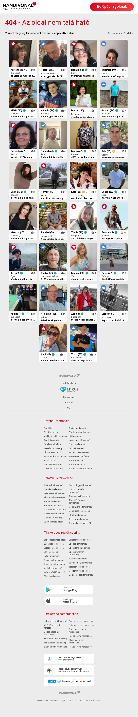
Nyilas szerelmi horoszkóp (81, 625)
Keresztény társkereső (79, 440)
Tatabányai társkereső (79, 567)
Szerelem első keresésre (80, 468)
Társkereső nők (76, 460)
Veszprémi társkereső (79, 571)
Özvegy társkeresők (78, 519)
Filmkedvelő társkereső (54, 497)
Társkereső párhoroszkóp (61, 614)
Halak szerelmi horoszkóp (56, 621)
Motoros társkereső (53, 518)
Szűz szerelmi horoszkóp (81, 621)
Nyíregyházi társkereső (54, 572)
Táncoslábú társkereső (79, 496)
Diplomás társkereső (53, 468)
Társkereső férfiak (77, 464)
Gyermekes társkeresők (80, 523)
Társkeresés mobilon (53, 452)
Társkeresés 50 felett (79, 456)
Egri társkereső (51, 552)
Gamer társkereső (52, 501)
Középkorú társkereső (79, 452)
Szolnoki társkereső (78, 559)
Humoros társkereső (53, 505)
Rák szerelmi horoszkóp (80, 647)
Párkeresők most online (55, 456)
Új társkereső (75, 436)
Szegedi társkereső (78, 544)
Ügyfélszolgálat (69, 383)
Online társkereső (77, 428)
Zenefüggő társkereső (79, 511)
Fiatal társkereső (77, 444)
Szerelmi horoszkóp (53, 448)
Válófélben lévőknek (53, 464)
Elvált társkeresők (77, 515)
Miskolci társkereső (53, 568)
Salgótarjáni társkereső (80, 540)
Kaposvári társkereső (53, 560)
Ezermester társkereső (54, 493)
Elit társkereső (50, 460)
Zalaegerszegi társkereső (81, 575)
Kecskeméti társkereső (54, 564)
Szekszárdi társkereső (79, 548)
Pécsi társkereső (52, 576)
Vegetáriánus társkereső (80, 507)
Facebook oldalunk (52, 444)
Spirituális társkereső (53, 522)
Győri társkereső (51, 556)
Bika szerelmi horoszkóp (55, 647)
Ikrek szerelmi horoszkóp (55, 639)
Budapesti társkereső (54, 544)
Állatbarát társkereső (53, 485)
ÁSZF (69, 408)
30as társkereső (76, 448)
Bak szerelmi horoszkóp (55, 643)
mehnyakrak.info (66, 660)
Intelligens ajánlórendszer (56, 436)
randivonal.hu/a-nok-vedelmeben (73, 671)
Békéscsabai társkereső (55, 540)
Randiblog (48, 428)
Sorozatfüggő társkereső (80, 485)
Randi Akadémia (51, 440)
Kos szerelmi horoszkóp (80, 636)
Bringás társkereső (53, 489)
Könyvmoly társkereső (54, 514)
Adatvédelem (69, 397)
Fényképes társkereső (79, 432)
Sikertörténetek (51, 432)
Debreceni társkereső (54, 548)
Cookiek (69, 403)
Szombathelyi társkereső (80, 563)
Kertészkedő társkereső (55, 509)
